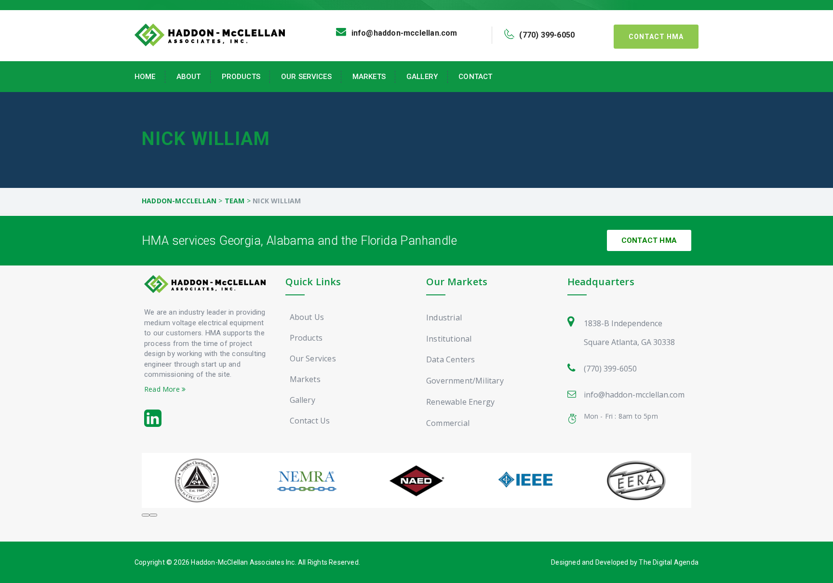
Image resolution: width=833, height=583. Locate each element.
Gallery (422, 76)
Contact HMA (656, 36)
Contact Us (310, 420)
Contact (475, 76)
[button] (145, 515)
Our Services (306, 76)
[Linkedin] (152, 419)
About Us (307, 317)
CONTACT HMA (649, 240)
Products (241, 76)
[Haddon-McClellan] (209, 34)
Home (145, 76)
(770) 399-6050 (610, 368)
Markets (369, 76)
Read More (163, 389)
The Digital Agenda (669, 562)
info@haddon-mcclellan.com (634, 394)
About (188, 76)
